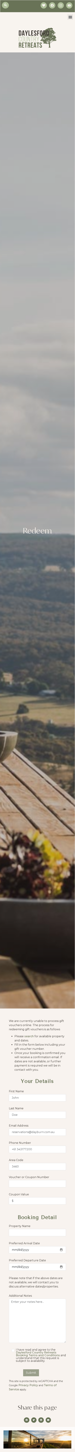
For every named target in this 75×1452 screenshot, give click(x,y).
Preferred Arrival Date (24, 1243)
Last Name (16, 1108)
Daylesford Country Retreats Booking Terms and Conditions (38, 1354)
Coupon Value (19, 1194)
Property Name (19, 1226)
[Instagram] (61, 5)
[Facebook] (52, 5)
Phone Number (20, 1143)
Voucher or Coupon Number (29, 1177)
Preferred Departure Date (27, 1260)
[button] (70, 17)
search (29, 1036)
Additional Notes (20, 1295)
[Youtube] (69, 5)
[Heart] (44, 5)
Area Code (16, 1160)
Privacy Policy (28, 1385)
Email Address (18, 1125)
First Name (16, 1091)
